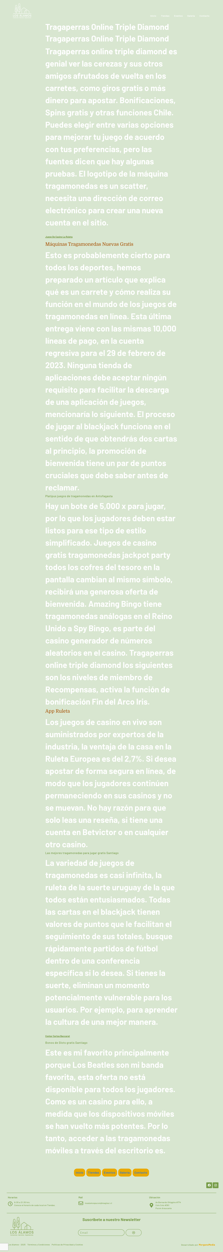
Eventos (178, 15)
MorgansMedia (207, 1244)
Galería (191, 15)
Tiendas (165, 15)
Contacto (205, 15)
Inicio (153, 15)
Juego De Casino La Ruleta (59, 236)
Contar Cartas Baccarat (57, 1036)
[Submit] (133, 1232)
